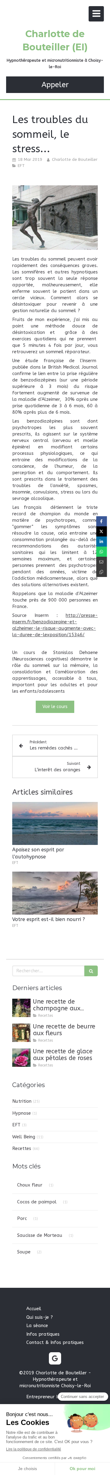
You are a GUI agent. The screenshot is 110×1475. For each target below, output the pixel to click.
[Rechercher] (91, 971)
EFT (16, 1125)
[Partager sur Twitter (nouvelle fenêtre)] (101, 531)
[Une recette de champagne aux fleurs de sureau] (21, 1008)
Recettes (21, 1148)
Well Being (23, 1137)
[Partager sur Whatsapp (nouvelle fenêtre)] (101, 552)
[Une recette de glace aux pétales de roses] (21, 1057)
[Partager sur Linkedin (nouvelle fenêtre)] (101, 541)
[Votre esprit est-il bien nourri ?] (55, 893)
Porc (22, 1218)
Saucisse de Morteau (39, 1235)
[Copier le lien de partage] (101, 572)
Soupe (24, 1252)
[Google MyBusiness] (55, 1358)
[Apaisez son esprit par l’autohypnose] (55, 823)
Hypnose (21, 1113)
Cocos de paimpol (37, 1202)
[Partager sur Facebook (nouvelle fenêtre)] (101, 521)
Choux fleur (29, 1185)
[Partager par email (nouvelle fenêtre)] (101, 562)
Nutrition (21, 1101)
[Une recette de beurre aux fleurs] (21, 1033)
